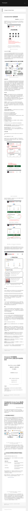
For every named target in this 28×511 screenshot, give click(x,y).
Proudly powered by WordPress (8, 509)
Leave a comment (8, 350)
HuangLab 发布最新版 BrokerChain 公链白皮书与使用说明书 (13, 358)
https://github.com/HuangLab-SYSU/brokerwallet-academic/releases (13, 293)
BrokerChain (11, 349)
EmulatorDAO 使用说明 (11, 16)
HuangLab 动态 (14, 349)
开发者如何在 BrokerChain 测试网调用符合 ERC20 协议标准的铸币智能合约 (13, 403)
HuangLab (4, 2)
